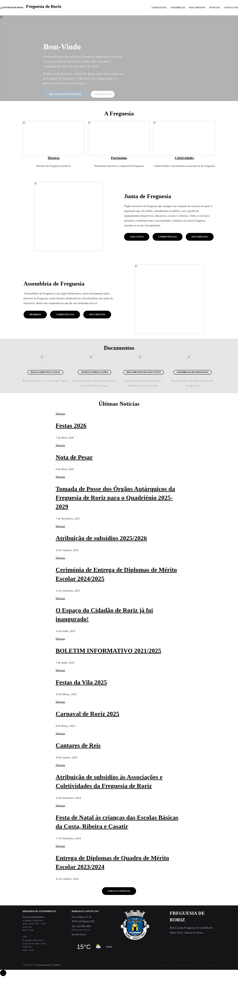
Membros (35, 314)
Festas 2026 (71, 425)
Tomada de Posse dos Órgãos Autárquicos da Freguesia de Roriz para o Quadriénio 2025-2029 (115, 497)
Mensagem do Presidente (65, 94)
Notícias (60, 413)
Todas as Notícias (119, 891)
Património (119, 158)
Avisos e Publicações (94, 372)
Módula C (57, 965)
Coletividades (184, 158)
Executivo (137, 237)
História (54, 158)
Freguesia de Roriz (43, 6)
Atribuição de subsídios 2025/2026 (101, 538)
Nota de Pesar (74, 457)
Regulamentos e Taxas (45, 372)
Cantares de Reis (78, 745)
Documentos (200, 237)
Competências (167, 237)
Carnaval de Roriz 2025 (87, 713)
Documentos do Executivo (143, 372)
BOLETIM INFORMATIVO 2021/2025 (108, 650)
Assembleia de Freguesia (193, 372)
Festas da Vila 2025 (81, 682)
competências (65, 314)
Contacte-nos (103, 94)
